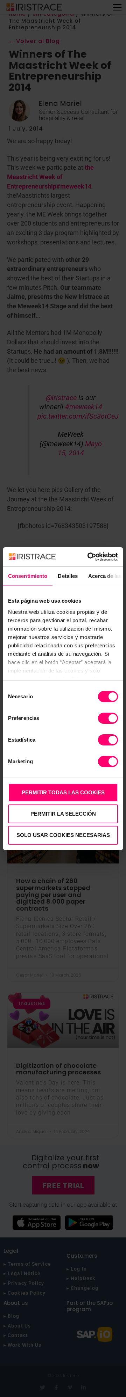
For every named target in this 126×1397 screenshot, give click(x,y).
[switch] (108, 718)
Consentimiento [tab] (27, 576)
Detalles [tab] (68, 576)
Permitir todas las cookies (63, 792)
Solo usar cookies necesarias (63, 835)
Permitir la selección (63, 814)
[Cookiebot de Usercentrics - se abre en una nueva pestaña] (89, 556)
